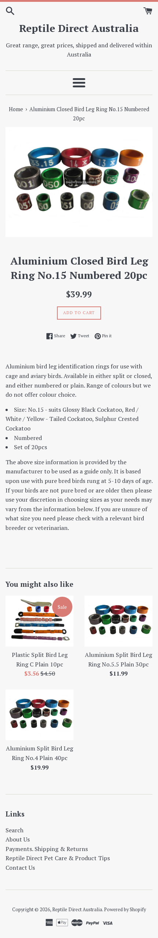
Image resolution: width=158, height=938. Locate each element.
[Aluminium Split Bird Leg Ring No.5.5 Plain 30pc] (118, 621)
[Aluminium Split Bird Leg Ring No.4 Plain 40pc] (39, 715)
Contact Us (20, 868)
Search (15, 830)
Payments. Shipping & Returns (47, 849)
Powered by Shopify (125, 909)
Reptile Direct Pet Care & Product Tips (58, 858)
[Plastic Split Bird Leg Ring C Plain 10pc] (39, 621)
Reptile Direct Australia (79, 28)
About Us (18, 839)
